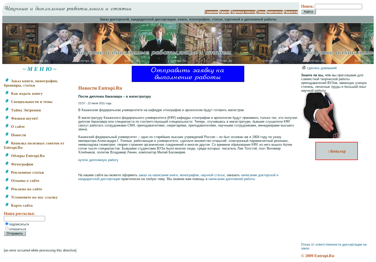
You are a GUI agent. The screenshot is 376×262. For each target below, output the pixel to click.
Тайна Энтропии (25, 110)
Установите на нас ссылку (34, 197)
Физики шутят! (24, 118)
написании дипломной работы (231, 179)
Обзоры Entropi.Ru (27, 156)
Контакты (275, 12)
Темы (261, 12)
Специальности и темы (31, 102)
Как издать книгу (26, 93)
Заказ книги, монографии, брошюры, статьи (31, 83)
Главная (211, 12)
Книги (224, 12)
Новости (291, 12)
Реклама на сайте (26, 189)
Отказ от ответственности (321, 244)
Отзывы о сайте (24, 181)
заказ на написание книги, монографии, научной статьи (182, 175)
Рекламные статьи (27, 172)
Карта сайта (21, 205)
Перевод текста (243, 12)
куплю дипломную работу (98, 160)
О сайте (17, 126)
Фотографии (21, 164)
